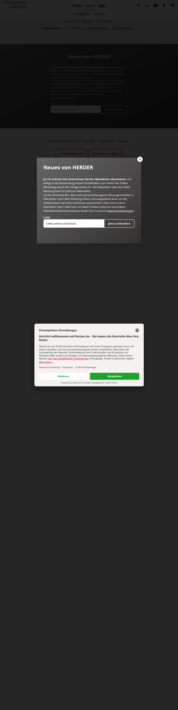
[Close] (139, 159)
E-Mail (47, 217)
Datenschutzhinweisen (120, 211)
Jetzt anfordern (119, 223)
